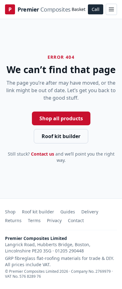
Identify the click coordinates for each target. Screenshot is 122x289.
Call (95, 9)
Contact (76, 220)
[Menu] (111, 9)
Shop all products (61, 118)
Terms (34, 220)
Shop (10, 212)
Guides (67, 212)
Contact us (42, 154)
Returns (13, 220)
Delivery (89, 212)
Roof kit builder (61, 136)
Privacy (54, 220)
